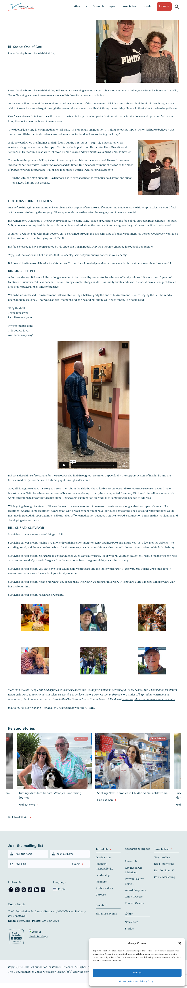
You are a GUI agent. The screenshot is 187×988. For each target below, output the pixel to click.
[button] (180, 943)
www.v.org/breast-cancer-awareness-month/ (148, 699)
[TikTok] (30, 891)
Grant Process (134, 896)
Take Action (130, 6)
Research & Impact (104, 6)
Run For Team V (164, 870)
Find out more (27, 805)
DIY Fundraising (164, 864)
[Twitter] (17, 891)
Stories (129, 928)
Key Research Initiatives (133, 870)
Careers (101, 894)
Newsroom (131, 922)
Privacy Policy (146, 981)
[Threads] (43, 891)
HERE (91, 708)
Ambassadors (104, 888)
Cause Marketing (164, 877)
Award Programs (135, 890)
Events (147, 6)
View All (5, 962)
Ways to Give (162, 857)
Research (131, 861)
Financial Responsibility (104, 866)
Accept (137, 972)
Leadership (103, 875)
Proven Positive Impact (134, 881)
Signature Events (106, 913)
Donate (164, 6)
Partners (101, 881)
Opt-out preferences (128, 981)
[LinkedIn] (37, 891)
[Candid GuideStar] (40, 937)
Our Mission (103, 857)
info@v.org (23, 921)
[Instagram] (24, 891)
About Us (80, 6)
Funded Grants (134, 903)
